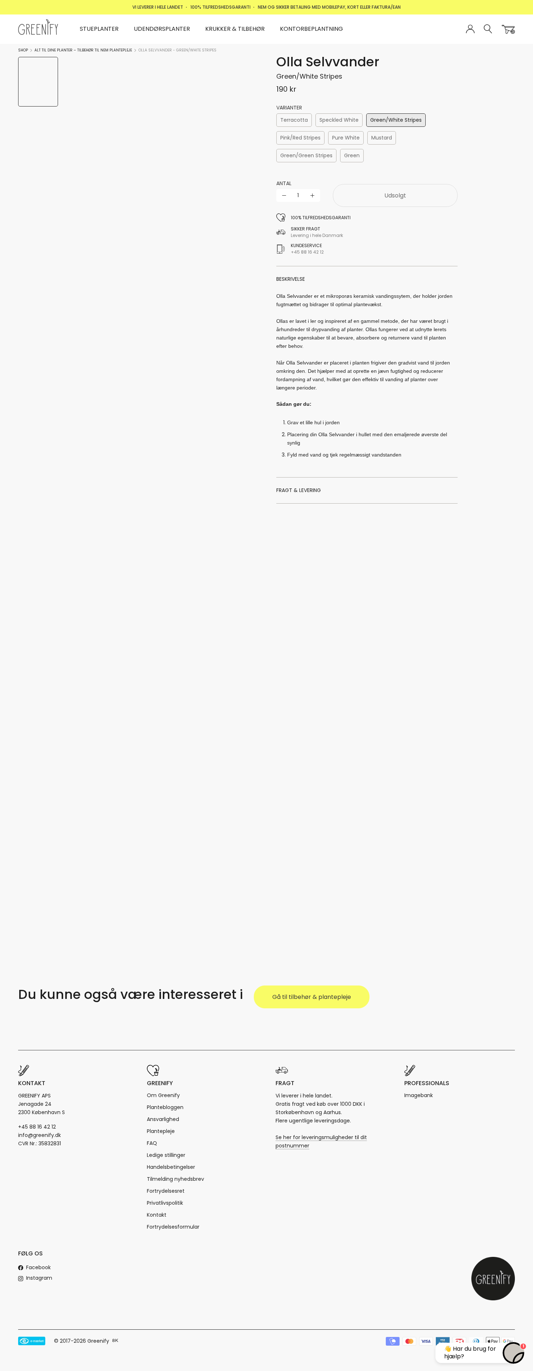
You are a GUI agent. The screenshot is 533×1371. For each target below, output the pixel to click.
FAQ (152, 1143)
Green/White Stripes (396, 120)
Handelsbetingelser (171, 1167)
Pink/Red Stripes (300, 137)
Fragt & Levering (298, 490)
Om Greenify (163, 1095)
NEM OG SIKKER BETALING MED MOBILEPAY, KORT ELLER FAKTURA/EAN (329, 7)
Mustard (381, 137)
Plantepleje (161, 1131)
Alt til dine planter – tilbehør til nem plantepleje (83, 50)
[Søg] (488, 29)
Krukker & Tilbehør (235, 29)
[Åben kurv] (508, 29)
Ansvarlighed (163, 1119)
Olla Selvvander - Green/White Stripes (177, 50)
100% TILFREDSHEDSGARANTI (220, 7)
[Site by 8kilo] (115, 1341)
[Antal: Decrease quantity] (284, 195)
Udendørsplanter (162, 29)
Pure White (346, 137)
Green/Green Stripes (306, 155)
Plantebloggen (165, 1107)
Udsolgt (395, 195)
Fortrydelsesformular (173, 1226)
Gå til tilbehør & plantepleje (311, 997)
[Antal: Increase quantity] (312, 195)
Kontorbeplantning (311, 29)
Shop (23, 50)
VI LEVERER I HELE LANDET (157, 7)
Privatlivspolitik (165, 1203)
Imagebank (418, 1095)
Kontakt (156, 1214)
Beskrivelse (290, 279)
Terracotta (294, 120)
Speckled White (339, 120)
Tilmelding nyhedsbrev (175, 1179)
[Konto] (470, 29)
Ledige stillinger (166, 1155)
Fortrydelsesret (166, 1191)
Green (352, 155)
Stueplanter (99, 29)
